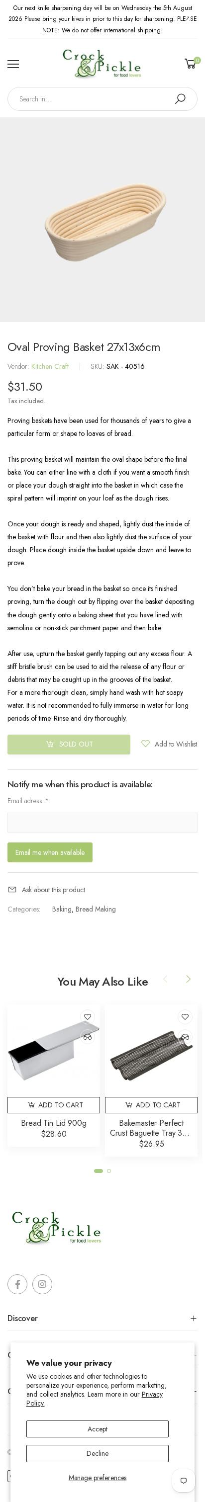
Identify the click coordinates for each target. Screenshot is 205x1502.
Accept (97, 1429)
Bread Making (96, 909)
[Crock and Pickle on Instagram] (42, 1284)
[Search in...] (180, 99)
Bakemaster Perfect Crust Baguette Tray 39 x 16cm (151, 1133)
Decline (97, 1453)
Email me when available (50, 852)
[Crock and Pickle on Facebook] (17, 1284)
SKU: (98, 366)
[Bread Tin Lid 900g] (53, 1050)
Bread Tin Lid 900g (53, 1123)
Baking (62, 909)
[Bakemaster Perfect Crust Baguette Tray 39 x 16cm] (151, 1050)
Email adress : (28, 801)
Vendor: (19, 366)
